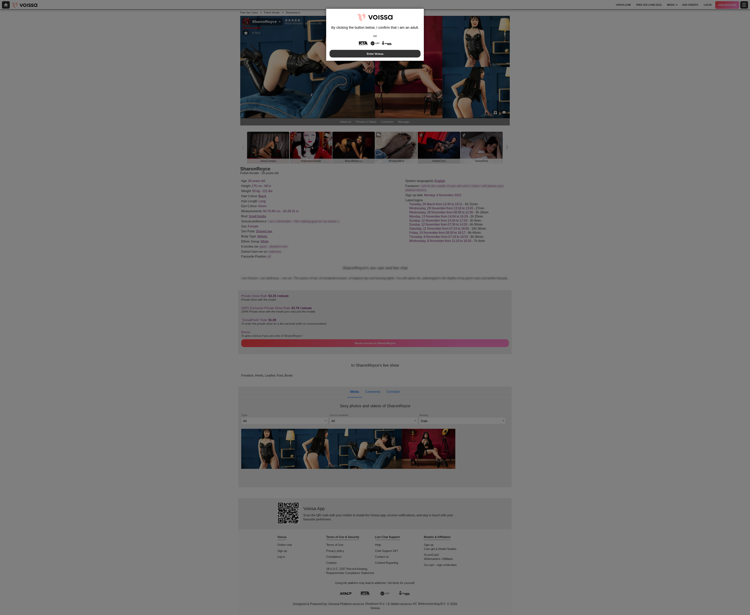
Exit (375, 36)
